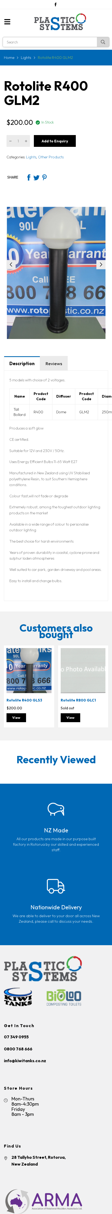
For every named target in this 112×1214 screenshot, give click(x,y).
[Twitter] (36, 177)
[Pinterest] (44, 177)
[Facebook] (55, 4)
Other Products (50, 157)
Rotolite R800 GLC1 (78, 700)
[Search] (103, 42)
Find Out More (56, 857)
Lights (30, 157)
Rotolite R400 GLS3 (24, 700)
